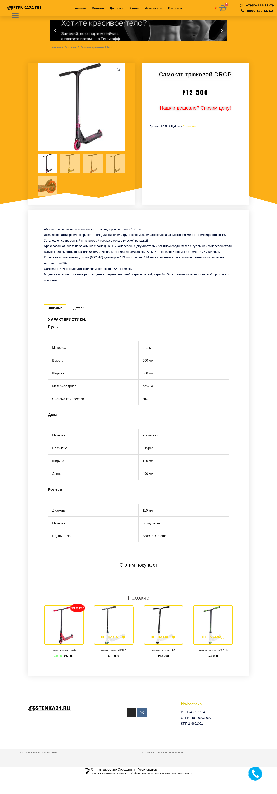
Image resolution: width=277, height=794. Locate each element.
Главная (79, 8)
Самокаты (70, 47)
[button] (55, 30)
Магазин (98, 8)
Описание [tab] (55, 308)
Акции (134, 8)
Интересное (153, 8)
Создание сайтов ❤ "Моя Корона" (163, 752)
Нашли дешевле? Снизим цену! (195, 108)
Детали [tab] (78, 308)
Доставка (116, 8)
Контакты (175, 8)
